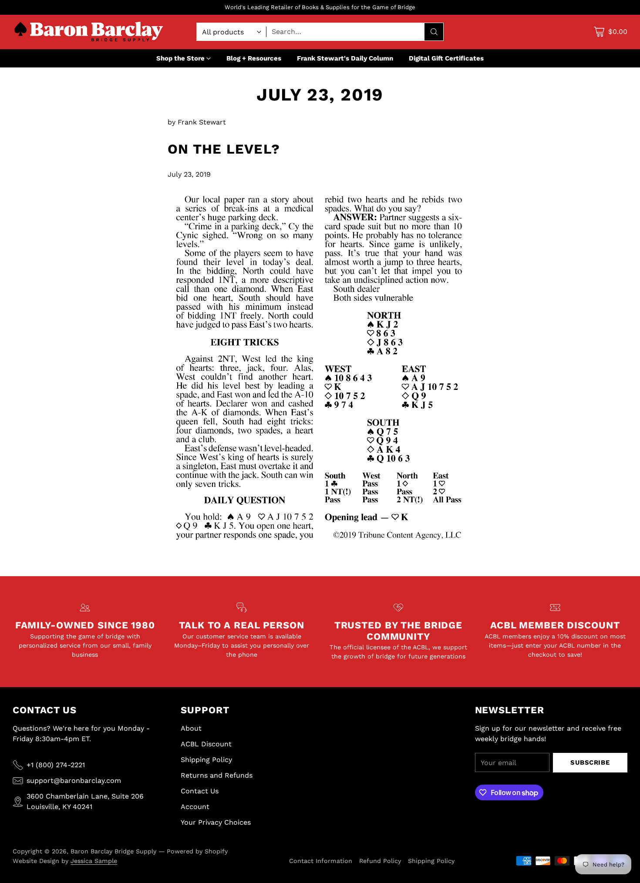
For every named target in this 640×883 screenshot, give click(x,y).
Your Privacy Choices (216, 822)
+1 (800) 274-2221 (56, 765)
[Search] (434, 32)
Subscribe (590, 762)
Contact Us (200, 791)
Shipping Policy (206, 759)
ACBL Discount (206, 744)
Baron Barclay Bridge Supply (113, 851)
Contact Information (320, 860)
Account (195, 806)
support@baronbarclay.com (74, 780)
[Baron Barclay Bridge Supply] (89, 32)
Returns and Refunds (217, 775)
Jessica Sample (94, 860)
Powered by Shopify (197, 851)
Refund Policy (380, 860)
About (191, 728)
